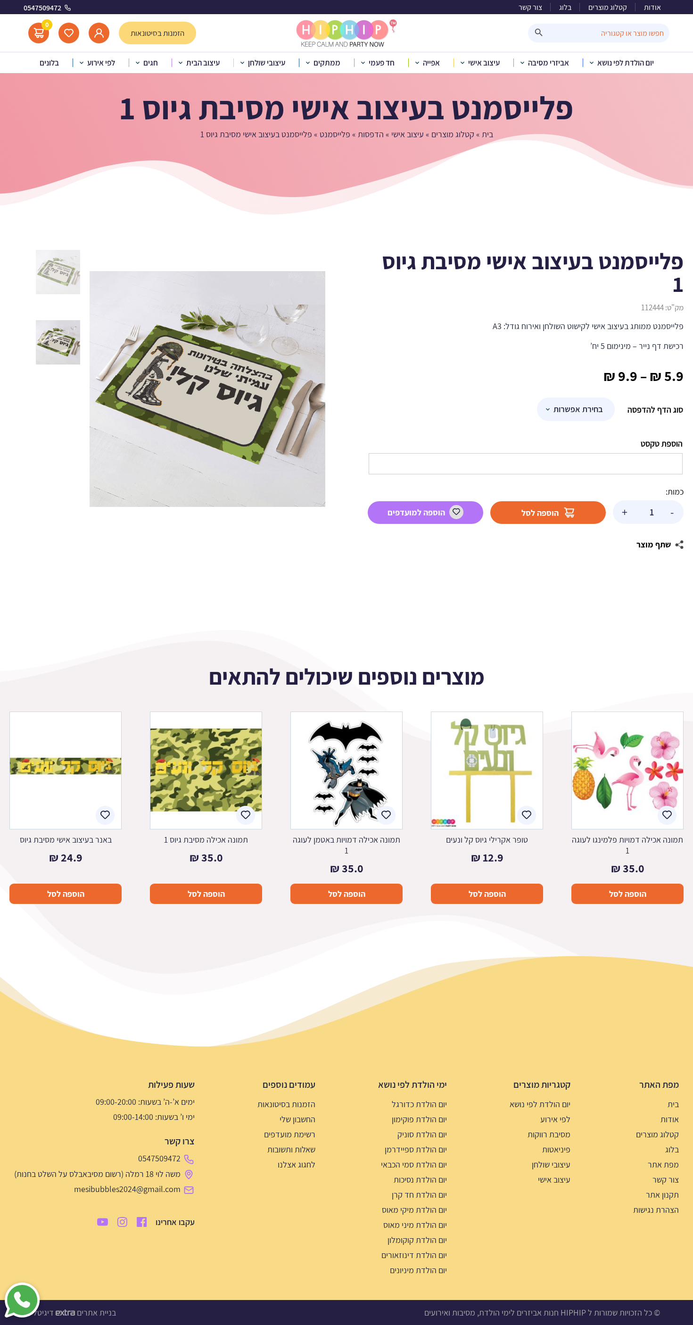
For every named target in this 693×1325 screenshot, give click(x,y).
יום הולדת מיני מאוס (415, 1224)
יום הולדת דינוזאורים (414, 1255)
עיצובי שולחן (551, 1164)
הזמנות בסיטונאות (286, 1104)
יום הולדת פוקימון (419, 1119)
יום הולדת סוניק (422, 1134)
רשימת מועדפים (289, 1134)
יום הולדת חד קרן (419, 1194)
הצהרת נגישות (656, 1209)
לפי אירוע (555, 1119)
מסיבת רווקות (549, 1134)
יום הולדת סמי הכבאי (414, 1164)
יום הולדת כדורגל (419, 1104)
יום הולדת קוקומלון (417, 1239)
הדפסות (371, 134)
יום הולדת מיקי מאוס (414, 1209)
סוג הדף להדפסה (655, 409)
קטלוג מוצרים (607, 7)
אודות (652, 7)
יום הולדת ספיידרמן (416, 1149)
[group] (207, 389)
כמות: (675, 491)
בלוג (565, 7)
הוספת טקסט (662, 443)
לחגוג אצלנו (296, 1164)
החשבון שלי (297, 1119)
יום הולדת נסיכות (420, 1179)
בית (487, 134)
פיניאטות (556, 1149)
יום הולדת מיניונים (418, 1270)
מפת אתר (663, 1164)
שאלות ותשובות (291, 1149)
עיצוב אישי (407, 134)
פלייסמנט (335, 134)
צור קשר (530, 7)
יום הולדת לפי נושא (540, 1104)
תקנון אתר (662, 1194)
